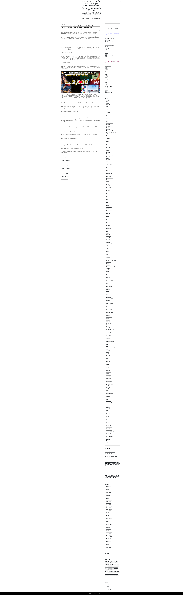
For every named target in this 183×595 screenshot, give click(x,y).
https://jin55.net (108, 66)
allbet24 (106, 83)
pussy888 (107, 42)
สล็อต (107, 344)
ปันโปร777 (108, 321)
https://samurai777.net (109, 86)
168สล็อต (108, 101)
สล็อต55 (107, 352)
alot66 (107, 120)
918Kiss (107, 109)
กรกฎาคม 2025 (109, 506)
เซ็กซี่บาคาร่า (108, 405)
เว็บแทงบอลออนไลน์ (109, 436)
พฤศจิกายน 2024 (109, 518)
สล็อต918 (108, 361)
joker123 (106, 39)
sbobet (107, 240)
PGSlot (107, 564)
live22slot (108, 170)
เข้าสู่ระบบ (108, 584)
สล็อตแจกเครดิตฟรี (109, 384)
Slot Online (108, 249)
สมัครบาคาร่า (108, 340)
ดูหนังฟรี (106, 53)
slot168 (107, 251)
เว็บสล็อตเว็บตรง (109, 427)
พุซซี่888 (106, 75)
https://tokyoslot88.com (109, 87)
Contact (87, 18)
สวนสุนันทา (108, 387)
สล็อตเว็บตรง (107, 68)
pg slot (106, 84)
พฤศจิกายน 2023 (109, 536)
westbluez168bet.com (110, 280)
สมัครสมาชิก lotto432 (110, 341)
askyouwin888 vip (109, 123)
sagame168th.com (109, 237)
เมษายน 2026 (108, 492)
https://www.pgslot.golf (109, 45)
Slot (107, 248)
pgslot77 (106, 46)
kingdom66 (108, 165)
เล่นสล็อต (108, 411)
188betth (108, 104)
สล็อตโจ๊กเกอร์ (108, 385)
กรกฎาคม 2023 (109, 542)
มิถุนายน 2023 (108, 544)
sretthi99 (108, 259)
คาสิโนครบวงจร (109, 285)
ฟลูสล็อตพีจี (108, 327)
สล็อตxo (107, 367)
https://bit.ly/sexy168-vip (65, 160)
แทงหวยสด (108, 439)
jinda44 (106, 69)
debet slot (108, 136)
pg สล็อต (108, 190)
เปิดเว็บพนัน (108, 408)
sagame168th (108, 236)
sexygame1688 (109, 246)
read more (63, 182)
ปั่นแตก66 (108, 320)
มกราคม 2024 (108, 533)
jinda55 (107, 158)
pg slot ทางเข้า (109, 182)
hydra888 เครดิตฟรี (109, 156)
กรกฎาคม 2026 (109, 487)
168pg (107, 100)
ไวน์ (107, 442)
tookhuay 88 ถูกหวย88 (110, 266)
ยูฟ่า (107, 330)
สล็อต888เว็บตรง (109, 359)
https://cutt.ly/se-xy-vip (66, 163)
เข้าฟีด (108, 586)
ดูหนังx (107, 294)
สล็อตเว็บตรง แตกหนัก (110, 382)
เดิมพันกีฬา (108, 407)
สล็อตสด (107, 373)
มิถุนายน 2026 (108, 489)
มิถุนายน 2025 (108, 507)
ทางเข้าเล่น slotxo (109, 312)
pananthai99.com (109, 178)
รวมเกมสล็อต (108, 332)
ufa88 (107, 269)
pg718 (107, 193)
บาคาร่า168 (69, 59)
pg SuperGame (109, 188)
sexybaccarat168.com (110, 243)
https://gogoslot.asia (108, 92)
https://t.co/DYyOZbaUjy (65, 168)
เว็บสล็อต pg (108, 425)
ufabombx (108, 277)
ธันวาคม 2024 (108, 516)
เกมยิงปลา (108, 396)
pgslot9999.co (109, 210)
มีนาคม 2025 (108, 512)
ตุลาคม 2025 (108, 501)
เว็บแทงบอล (108, 434)
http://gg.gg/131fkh (65, 176)
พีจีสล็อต (107, 324)
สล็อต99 (107, 364)
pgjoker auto (108, 199)
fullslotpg (107, 48)
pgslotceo (108, 211)
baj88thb (108, 126)
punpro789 (108, 222)
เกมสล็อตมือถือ (108, 399)
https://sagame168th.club (109, 38)
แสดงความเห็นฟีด (110, 587)
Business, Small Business (111, 130)
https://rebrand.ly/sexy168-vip (66, 165)
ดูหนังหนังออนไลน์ (109, 295)
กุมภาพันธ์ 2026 (109, 495)
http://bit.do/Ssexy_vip (65, 157)
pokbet (107, 216)
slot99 (106, 67)
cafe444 (107, 133)
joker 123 (106, 85)
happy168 (108, 152)
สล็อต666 (108, 355)
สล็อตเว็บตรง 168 (109, 381)
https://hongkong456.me (109, 55)
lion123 (107, 167)
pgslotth (108, 214)
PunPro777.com (109, 220)
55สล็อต (107, 107)
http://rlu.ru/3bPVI (64, 179)
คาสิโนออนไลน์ (109, 286)
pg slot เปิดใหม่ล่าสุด (110, 184)
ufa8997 (108, 271)
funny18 (108, 149)
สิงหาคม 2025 (108, 504)
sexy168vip (108, 242)
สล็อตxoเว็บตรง (109, 369)
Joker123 (108, 161)
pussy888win (108, 228)
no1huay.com (108, 176)
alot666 (107, 121)
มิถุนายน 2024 (108, 526)
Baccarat (108, 124)
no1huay (108, 175)
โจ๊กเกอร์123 (108, 440)
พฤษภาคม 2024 (109, 527)
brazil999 (108, 129)
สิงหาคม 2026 (108, 486)
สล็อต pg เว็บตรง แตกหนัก (110, 347)
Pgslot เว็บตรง (108, 204)
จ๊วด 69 (107, 288)
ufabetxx (108, 275)
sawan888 (108, 239)
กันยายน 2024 (108, 521)
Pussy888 (108, 225)
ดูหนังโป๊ (106, 79)
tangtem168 (108, 262)
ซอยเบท (107, 291)
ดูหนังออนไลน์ (107, 40)
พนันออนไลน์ (108, 323)
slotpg (106, 78)
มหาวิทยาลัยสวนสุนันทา (110, 329)
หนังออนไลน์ (112, 575)
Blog (83, 18)
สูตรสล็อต (108, 388)
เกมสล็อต (108, 398)
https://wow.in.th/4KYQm (65, 171)
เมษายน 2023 (108, 547)
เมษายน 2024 (108, 529)
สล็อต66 (106, 56)
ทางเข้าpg (114, 568)
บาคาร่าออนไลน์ (109, 317)
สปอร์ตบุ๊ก (108, 338)
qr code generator (109, 230)
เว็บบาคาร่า (108, 416)
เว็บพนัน (107, 419)
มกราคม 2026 (108, 497)
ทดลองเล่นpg (108, 301)
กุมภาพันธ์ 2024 (109, 532)
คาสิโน (107, 283)
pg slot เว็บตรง (109, 185)
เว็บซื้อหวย (108, 413)
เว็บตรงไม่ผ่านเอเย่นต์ (109, 414)
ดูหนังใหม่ (108, 300)
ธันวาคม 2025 (108, 498)
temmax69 (108, 265)
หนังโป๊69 (108, 395)
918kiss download (109, 110)
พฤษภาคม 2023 (109, 545)
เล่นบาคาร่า (108, 410)
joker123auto (113, 562)
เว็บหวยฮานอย (108, 433)
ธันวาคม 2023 (108, 535)
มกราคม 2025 (108, 515)
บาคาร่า (106, 76)
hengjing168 (108, 153)
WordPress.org (109, 589)
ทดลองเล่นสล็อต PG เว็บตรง (111, 304)
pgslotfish (108, 213)
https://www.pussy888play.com (111, 41)
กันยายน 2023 (108, 539)
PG (107, 179)
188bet (107, 103)
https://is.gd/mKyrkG (65, 173)
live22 (106, 49)
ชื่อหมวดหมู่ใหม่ (109, 289)
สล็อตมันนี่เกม (108, 372)
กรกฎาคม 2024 (109, 524)
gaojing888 (108, 150)
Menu (120, 1)
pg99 (106, 47)
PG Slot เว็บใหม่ (109, 187)
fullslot (107, 144)
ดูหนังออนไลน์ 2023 (109, 298)
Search (62, 1)
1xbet (107, 106)
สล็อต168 (106, 54)
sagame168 (108, 234)
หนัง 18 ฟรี (108, 390)
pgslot (106, 74)
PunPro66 (108, 217)
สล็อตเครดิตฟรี (108, 376)
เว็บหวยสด (108, 428)
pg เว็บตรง (108, 191)
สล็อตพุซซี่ (108, 370)
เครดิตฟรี (107, 404)
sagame (107, 233)
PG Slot (107, 181)
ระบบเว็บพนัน (108, 335)
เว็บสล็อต (107, 422)
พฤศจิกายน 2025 (109, 500)
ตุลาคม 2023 (108, 538)
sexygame (108, 245)
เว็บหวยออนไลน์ (109, 430)
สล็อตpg (109, 572)
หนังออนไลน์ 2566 (109, 393)
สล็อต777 (108, 356)
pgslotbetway (107, 89)
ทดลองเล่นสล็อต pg (109, 303)
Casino (107, 135)
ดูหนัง (106, 50)
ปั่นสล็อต (107, 318)
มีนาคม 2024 (108, 530)
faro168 (107, 141)
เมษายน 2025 (108, 510)
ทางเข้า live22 (108, 306)
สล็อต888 (106, 71)
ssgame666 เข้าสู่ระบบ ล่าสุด (111, 260)
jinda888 (108, 159)
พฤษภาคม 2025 (109, 509)
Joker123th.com (109, 164)
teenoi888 (108, 263)
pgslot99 (108, 208)
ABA (107, 115)
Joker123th (108, 162)
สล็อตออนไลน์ (108, 375)
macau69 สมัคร (109, 173)
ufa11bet (108, 268)
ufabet (107, 274)
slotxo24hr (108, 257)
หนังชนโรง (107, 37)
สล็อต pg (108, 346)
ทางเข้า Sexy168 (63, 24)
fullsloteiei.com (109, 146)
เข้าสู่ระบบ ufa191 (109, 402)
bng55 (107, 127)
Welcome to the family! (96, 18)
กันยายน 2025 (108, 503)
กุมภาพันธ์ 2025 (109, 513)
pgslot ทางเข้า (109, 202)
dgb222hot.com (109, 139)
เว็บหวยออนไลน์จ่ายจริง (110, 431)
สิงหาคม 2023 (108, 541)
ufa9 (107, 272)
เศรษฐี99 (107, 437)
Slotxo (107, 254)
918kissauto (108, 112)
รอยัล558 (108, 333)
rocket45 (108, 231)
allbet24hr (108, 118)
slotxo (106, 77)
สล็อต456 (108, 350)
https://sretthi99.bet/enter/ (111, 155)
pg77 (107, 194)
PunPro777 (108, 219)
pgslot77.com (109, 207)
